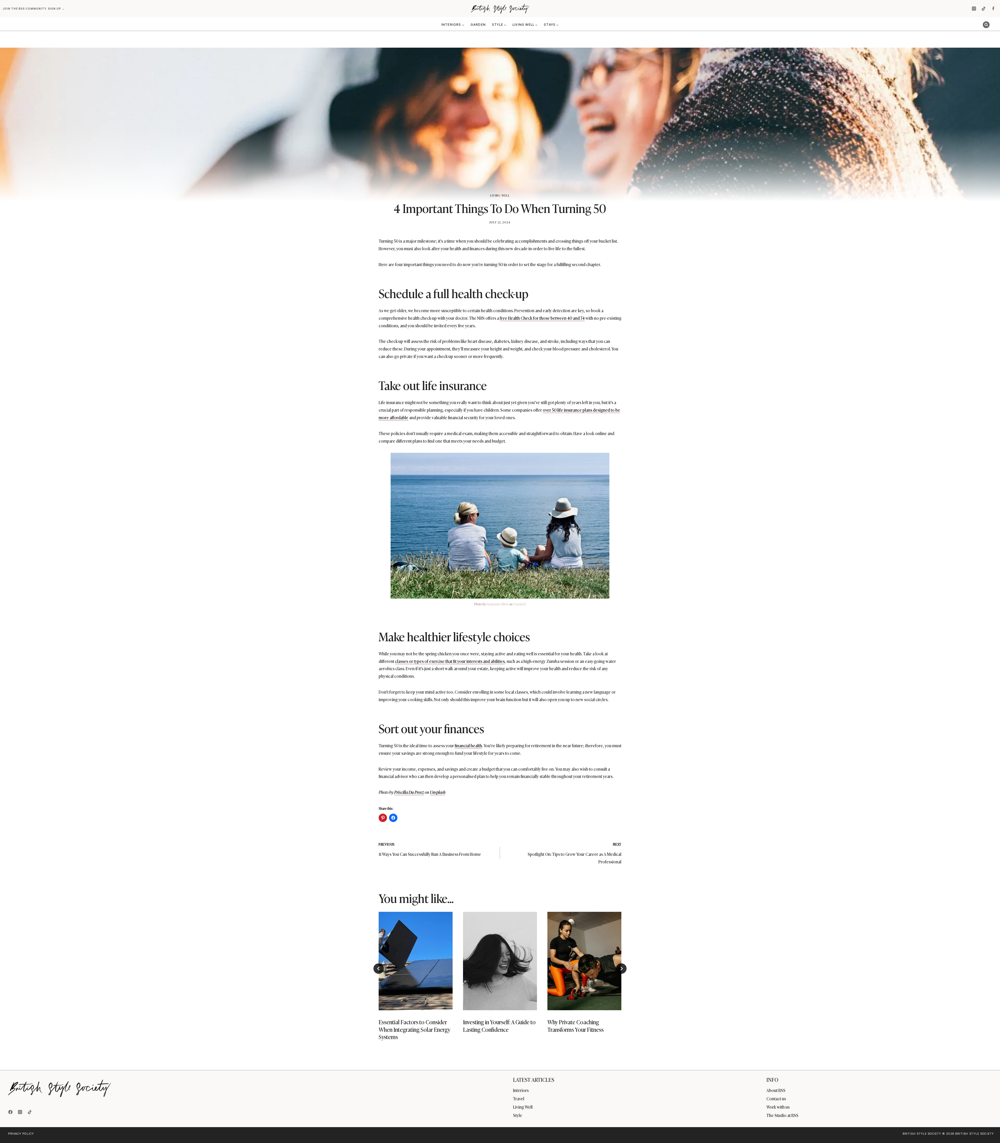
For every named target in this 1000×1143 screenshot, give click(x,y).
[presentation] (416, 961)
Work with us (778, 1107)
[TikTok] (983, 8)
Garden (478, 25)
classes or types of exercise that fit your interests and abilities (450, 661)
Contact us (776, 1098)
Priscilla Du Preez (409, 792)
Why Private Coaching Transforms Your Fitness (575, 1026)
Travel (518, 1098)
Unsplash (519, 603)
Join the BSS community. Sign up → (34, 8)
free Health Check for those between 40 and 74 (542, 318)
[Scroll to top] (987, 1128)
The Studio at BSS (782, 1115)
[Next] (621, 968)
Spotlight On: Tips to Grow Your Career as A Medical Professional (574, 853)
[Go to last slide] (378, 968)
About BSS (775, 1090)
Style (517, 1115)
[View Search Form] (986, 24)
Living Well (500, 195)
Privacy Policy (21, 1133)
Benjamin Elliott (497, 603)
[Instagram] (974, 8)
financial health (468, 745)
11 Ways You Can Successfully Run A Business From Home (430, 849)
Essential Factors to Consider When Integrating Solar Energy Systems (414, 1029)
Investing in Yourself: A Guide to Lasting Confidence (499, 1026)
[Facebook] (993, 8)
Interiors (521, 1090)
